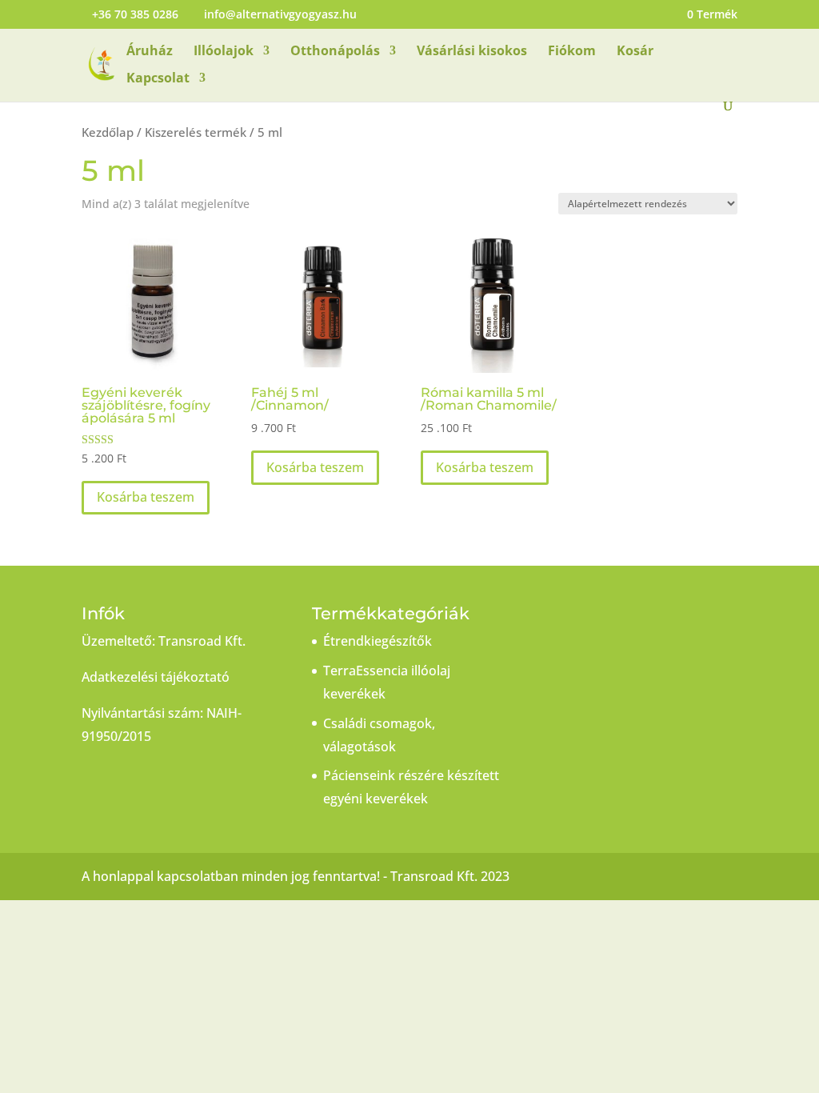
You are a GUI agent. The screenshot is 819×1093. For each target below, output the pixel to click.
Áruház (149, 52)
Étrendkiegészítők (377, 641)
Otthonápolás (335, 52)
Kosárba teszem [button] (145, 497)
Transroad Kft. (202, 641)
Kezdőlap (108, 132)
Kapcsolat (158, 79)
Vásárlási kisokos (472, 52)
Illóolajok (224, 52)
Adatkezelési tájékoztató (156, 677)
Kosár (635, 52)
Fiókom (572, 52)
